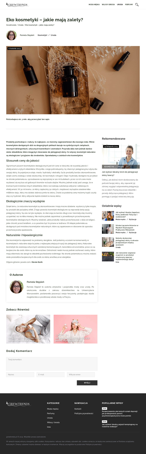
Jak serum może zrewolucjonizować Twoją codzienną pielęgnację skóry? (27, 339)
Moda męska (94, 4)
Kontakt (77, 409)
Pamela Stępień (27, 35)
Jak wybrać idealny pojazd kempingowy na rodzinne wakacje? (120, 425)
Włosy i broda (108, 4)
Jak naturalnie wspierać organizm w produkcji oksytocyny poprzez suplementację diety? (125, 256)
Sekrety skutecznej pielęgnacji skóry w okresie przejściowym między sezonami (127, 241)
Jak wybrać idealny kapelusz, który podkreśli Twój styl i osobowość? (128, 214)
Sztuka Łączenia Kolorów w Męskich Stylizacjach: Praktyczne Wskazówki (127, 227)
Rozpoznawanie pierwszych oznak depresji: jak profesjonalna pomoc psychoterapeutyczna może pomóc (120, 413)
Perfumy (129, 4)
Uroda (120, 4)
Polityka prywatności (83, 413)
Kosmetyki (42, 35)
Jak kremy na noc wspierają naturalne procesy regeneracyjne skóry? (72, 339)
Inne (49, 427)
